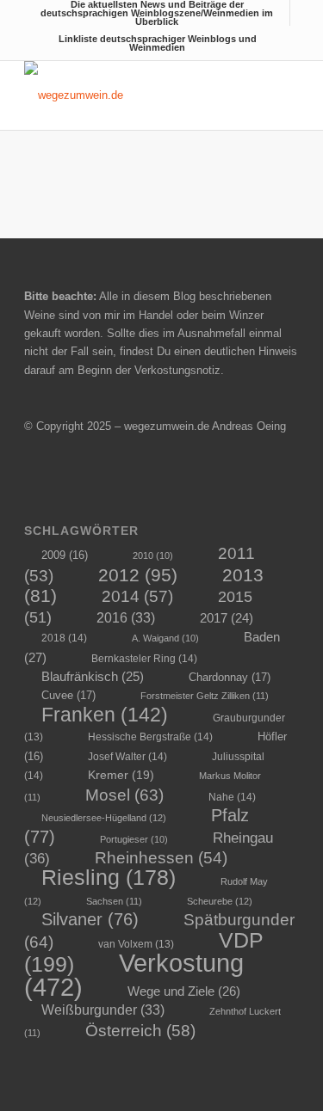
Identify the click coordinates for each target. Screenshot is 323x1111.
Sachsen (114, 901)
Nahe (232, 797)
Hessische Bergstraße (150, 737)
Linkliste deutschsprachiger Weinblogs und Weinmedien (158, 43)
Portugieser (134, 839)
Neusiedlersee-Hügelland (103, 818)
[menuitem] (157, 13)
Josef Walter (127, 757)
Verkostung (134, 974)
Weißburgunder (103, 1009)
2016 (125, 617)
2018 (64, 638)
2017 (226, 618)
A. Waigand (165, 638)
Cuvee (68, 695)
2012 (137, 575)
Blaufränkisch (92, 677)
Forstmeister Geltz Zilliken (204, 696)
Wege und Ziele (183, 991)
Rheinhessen (161, 858)
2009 (64, 555)
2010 (153, 555)
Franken (104, 714)
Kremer (121, 775)
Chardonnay (229, 677)
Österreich (140, 1031)
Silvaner (90, 919)
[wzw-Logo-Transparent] (134, 95)
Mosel (124, 794)
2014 (137, 596)
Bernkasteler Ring (144, 659)
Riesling (108, 877)
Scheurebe (219, 901)
